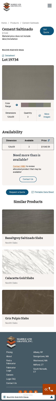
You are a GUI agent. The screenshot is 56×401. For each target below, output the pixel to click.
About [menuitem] (9, 356)
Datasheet (10, 55)
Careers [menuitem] (9, 375)
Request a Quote (17, 192)
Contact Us (28, 179)
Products (14, 23)
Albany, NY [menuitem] (38, 352)
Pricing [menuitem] (9, 352)
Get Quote (46, 30)
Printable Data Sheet (44, 192)
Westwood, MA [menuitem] (40, 360)
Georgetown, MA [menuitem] (41, 356)
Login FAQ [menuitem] (10, 379)
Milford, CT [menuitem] (38, 365)
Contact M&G (19, 166)
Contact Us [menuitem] (11, 383)
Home (4, 23)
